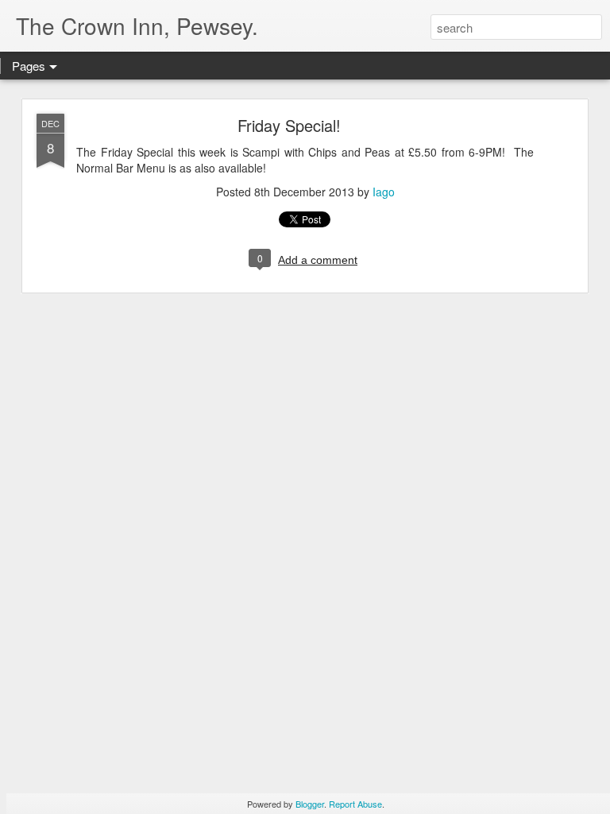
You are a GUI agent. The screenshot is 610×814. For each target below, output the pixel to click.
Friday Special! (289, 125)
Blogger (309, 803)
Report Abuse (355, 803)
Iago (384, 192)
